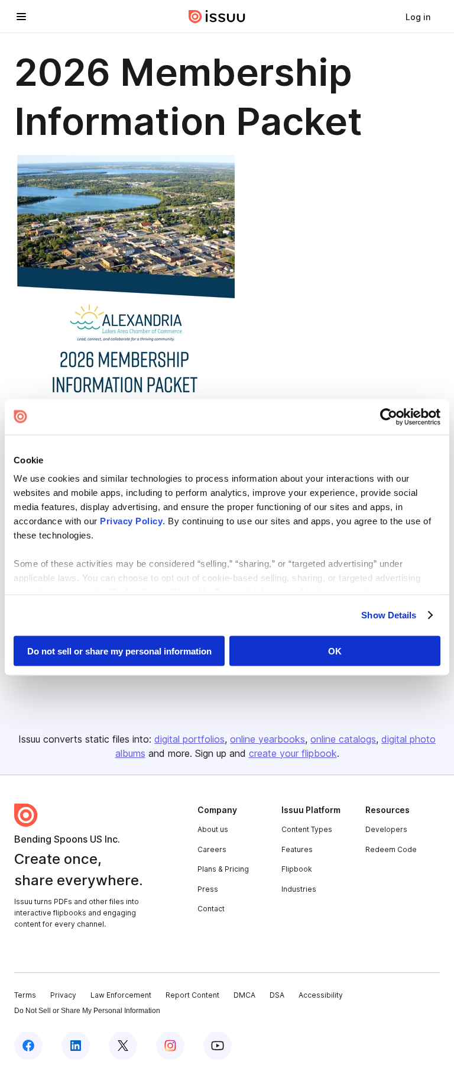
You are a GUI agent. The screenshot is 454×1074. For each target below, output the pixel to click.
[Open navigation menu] (21, 16)
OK (335, 651)
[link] (418, 16)
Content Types (306, 829)
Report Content (192, 995)
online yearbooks (267, 739)
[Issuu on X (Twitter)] (123, 1045)
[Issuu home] (217, 16)
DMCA (244, 995)
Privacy (63, 995)
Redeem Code (391, 849)
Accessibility (321, 995)
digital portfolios (189, 739)
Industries (298, 889)
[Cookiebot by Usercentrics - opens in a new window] (388, 416)
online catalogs (343, 739)
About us (212, 829)
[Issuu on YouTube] (217, 1045)
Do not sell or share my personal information (119, 651)
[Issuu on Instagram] (170, 1045)
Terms (25, 995)
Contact (211, 908)
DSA (277, 995)
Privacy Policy (131, 521)
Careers (211, 849)
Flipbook (296, 869)
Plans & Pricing (223, 869)
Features (297, 849)
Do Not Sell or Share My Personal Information (87, 1011)
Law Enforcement (120, 995)
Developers (386, 829)
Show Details (388, 615)
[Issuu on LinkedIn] (75, 1045)
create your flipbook (293, 753)
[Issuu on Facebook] (28, 1045)
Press (207, 889)
